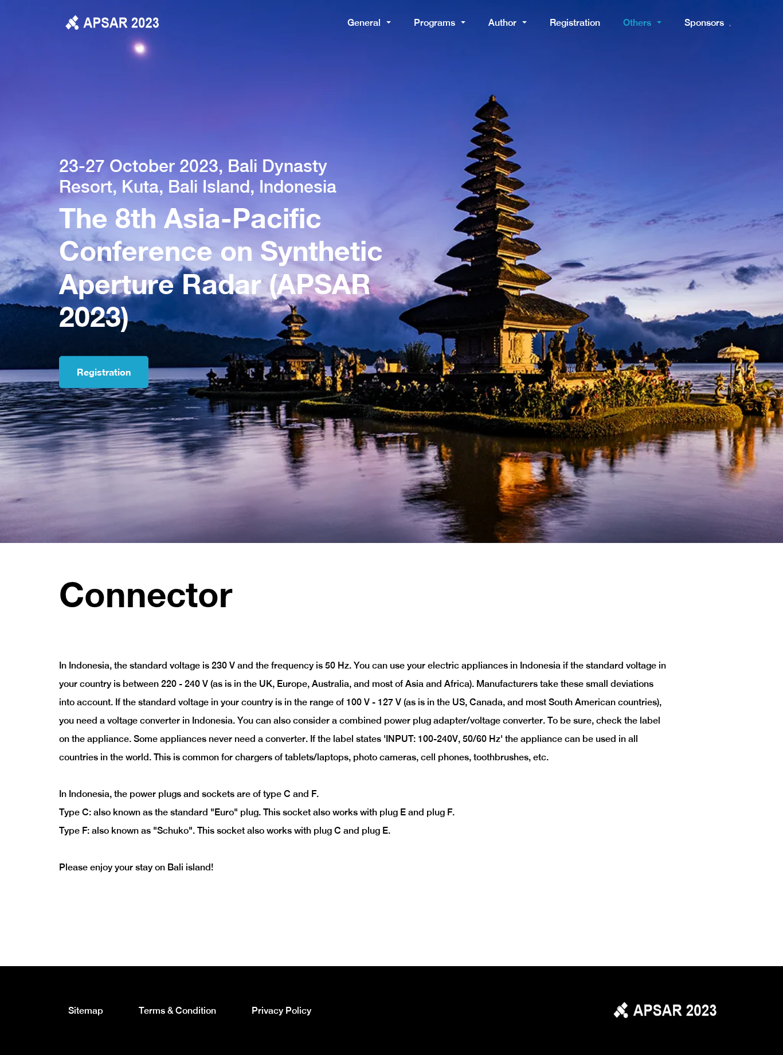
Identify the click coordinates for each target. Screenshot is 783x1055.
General (364, 22)
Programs (434, 22)
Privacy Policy (281, 1010)
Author (502, 22)
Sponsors (704, 22)
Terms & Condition (177, 1010)
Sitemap (85, 1010)
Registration (575, 22)
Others (637, 22)
